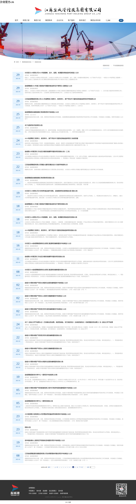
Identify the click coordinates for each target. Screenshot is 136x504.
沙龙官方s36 (7, 2)
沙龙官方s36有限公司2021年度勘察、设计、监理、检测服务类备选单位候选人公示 (52, 73)
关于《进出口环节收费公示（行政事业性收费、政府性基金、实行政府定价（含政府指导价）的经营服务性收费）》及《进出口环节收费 (69, 322)
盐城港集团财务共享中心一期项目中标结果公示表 (41, 375)
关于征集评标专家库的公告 (34, 125)
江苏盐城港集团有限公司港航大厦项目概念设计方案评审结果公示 (46, 164)
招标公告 (28, 427)
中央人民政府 (32, 493)
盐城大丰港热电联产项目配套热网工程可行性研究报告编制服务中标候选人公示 (51, 388)
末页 (88, 467)
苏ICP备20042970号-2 (67, 497)
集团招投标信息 (26, 62)
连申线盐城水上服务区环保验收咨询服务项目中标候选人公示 (45, 440)
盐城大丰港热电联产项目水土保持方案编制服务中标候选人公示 (45, 296)
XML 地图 (68, 502)
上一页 (56, 467)
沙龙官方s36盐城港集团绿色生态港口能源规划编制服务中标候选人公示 (48, 243)
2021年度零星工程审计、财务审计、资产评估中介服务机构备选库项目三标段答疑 (51, 138)
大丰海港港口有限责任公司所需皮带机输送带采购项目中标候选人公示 (48, 414)
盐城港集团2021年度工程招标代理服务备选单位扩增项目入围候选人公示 (48, 86)
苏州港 (60, 491)
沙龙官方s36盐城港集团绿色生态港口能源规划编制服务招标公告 (46, 269)
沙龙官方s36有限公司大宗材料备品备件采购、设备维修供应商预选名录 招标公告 (51, 191)
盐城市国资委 (64, 493)
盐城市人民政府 (53, 493)
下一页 (81, 467)
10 (77, 467)
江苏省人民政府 (42, 493)
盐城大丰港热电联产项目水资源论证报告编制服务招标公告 (44, 361)
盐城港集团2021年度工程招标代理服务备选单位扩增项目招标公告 (46, 204)
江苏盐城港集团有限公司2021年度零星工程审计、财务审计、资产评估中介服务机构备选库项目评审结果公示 (60, 99)
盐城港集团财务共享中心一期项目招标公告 (39, 401)
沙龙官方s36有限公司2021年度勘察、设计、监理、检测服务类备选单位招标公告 (51, 217)
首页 (17, 62)
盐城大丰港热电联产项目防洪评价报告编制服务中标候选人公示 (45, 309)
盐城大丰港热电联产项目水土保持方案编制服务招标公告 (43, 348)
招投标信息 (106, 65)
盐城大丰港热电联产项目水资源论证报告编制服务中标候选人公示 (46, 283)
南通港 (45, 491)
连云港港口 (52, 491)
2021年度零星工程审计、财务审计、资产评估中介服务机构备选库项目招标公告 (51, 230)
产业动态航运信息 (118, 65)
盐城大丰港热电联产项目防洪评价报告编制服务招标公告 (43, 335)
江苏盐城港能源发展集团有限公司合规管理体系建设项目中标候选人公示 (48, 453)
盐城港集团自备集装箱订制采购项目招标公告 (39, 178)
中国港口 (32, 491)
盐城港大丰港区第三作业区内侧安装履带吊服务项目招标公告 (45, 256)
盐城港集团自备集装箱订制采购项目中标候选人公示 (42, 112)
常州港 (38, 491)
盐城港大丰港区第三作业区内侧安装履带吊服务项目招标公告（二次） (48, 151)
